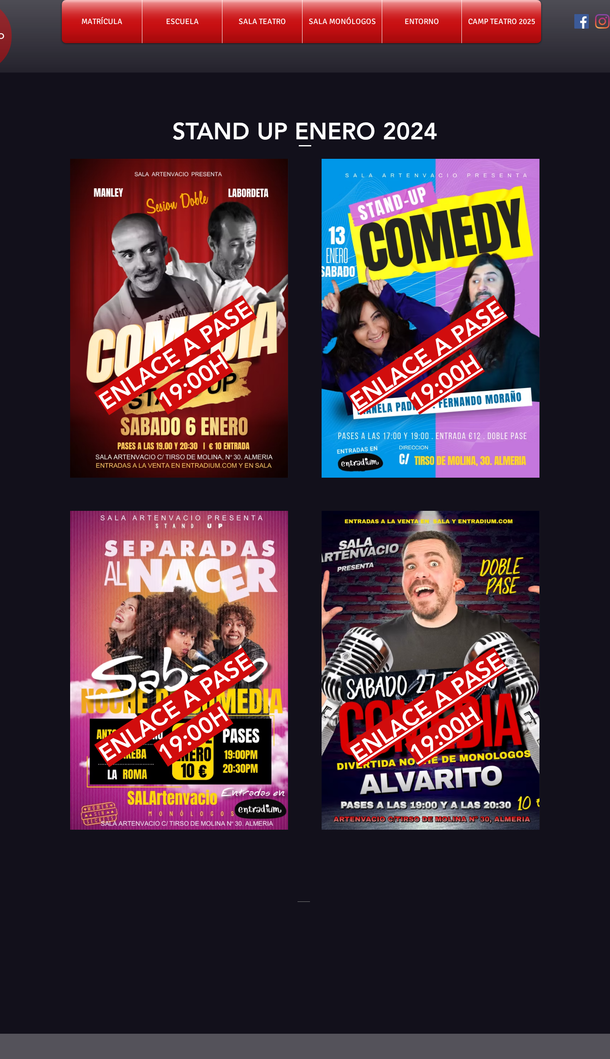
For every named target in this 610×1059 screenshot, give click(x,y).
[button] (102, 21)
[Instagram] (602, 21)
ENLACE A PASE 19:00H (427, 707)
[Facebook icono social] (581, 21)
